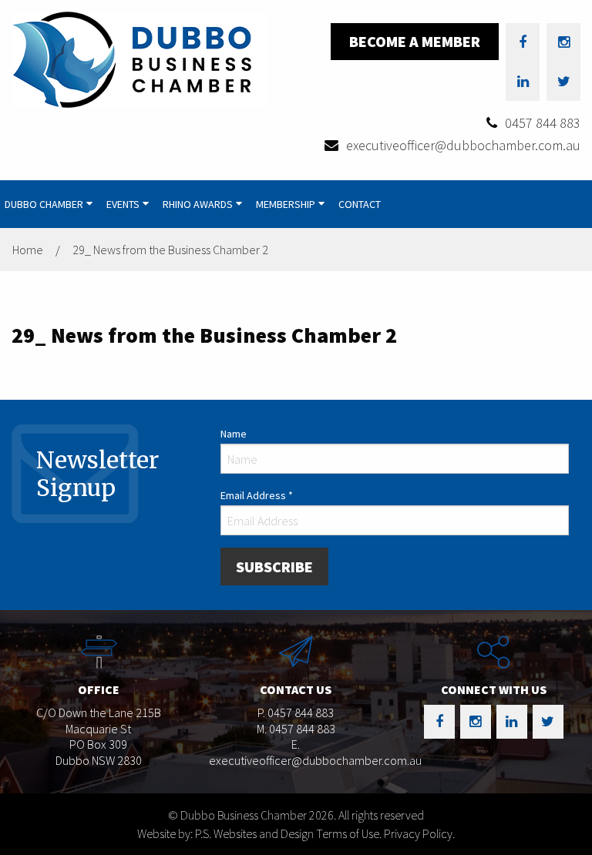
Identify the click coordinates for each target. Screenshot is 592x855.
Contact (359, 204)
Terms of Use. (349, 833)
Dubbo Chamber (44, 204)
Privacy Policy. (419, 833)
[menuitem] (51, 204)
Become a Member (414, 41)
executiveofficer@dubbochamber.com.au (463, 145)
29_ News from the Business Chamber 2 (170, 249)
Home (27, 249)
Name (233, 434)
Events (123, 204)
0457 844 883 (542, 123)
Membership (285, 204)
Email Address (256, 495)
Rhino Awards (198, 204)
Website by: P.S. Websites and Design (225, 833)
